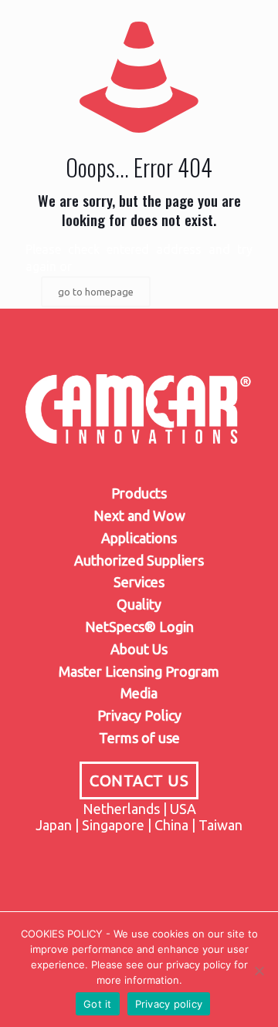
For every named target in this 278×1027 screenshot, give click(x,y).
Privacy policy (169, 1004)
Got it (97, 1004)
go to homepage (96, 291)
